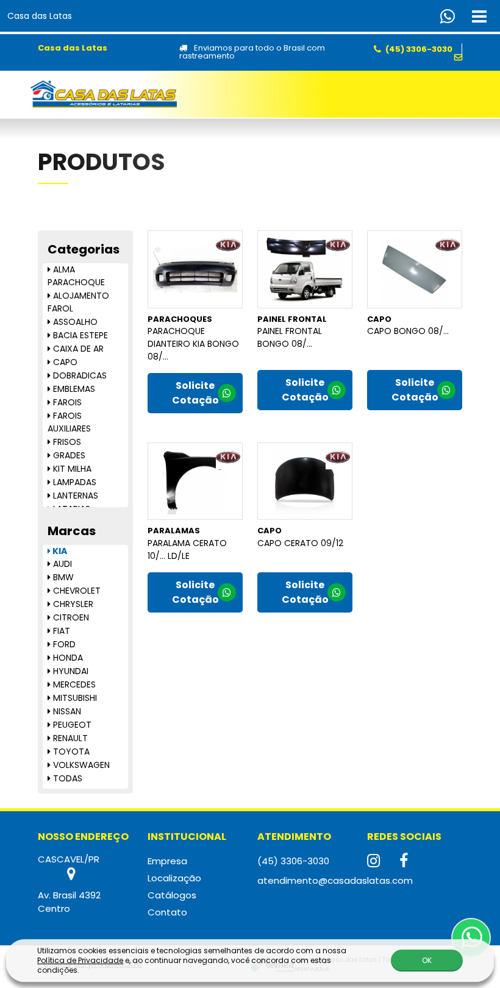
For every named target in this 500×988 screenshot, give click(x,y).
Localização (174, 878)
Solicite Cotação (195, 392)
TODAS (66, 778)
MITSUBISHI (74, 698)
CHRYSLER (72, 604)
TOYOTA (70, 751)
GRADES (68, 455)
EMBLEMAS (73, 389)
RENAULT (69, 738)
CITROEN (70, 617)
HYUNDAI (69, 671)
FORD (63, 644)
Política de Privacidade (80, 960)
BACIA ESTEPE (79, 335)
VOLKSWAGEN (80, 765)
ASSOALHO (74, 322)
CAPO (64, 362)
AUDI (61, 564)
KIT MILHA (71, 469)
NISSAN (66, 711)
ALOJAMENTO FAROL (78, 302)
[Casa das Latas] (103, 94)
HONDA (67, 658)
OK (427, 960)
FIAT (60, 631)
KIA (59, 551)
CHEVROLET (76, 591)
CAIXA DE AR (77, 349)
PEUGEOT (71, 725)
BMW (62, 577)
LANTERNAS (74, 495)
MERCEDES (73, 684)
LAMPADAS (73, 482)
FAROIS (66, 402)
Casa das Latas (39, 16)
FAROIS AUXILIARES (69, 422)
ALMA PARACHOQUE (76, 275)
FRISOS (66, 442)
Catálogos (172, 895)
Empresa (167, 861)
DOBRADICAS (79, 375)
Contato (167, 912)
